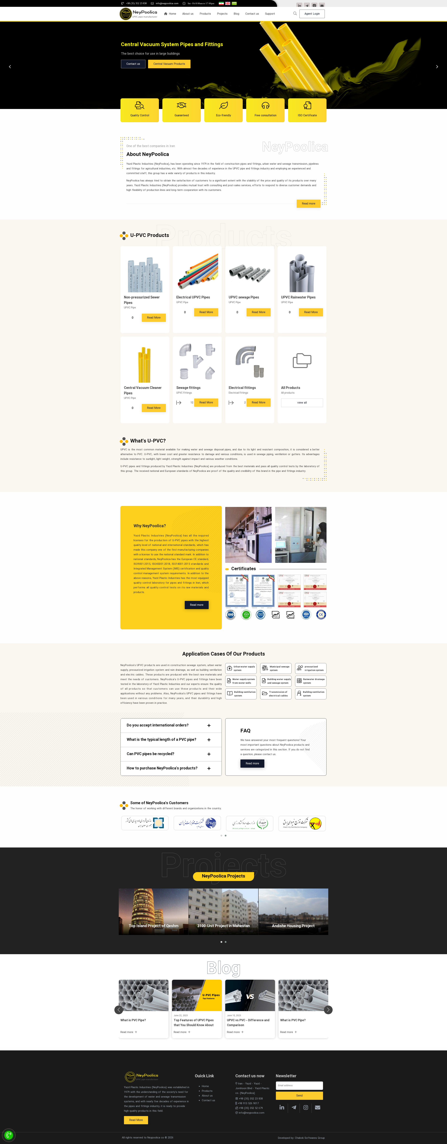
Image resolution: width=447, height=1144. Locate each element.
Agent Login (312, 14)
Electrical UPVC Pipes (193, 297)
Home (205, 1086)
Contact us (208, 1100)
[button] (226, 835)
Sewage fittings (188, 388)
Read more (308, 204)
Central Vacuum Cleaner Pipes (143, 390)
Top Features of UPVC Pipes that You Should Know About (194, 1023)
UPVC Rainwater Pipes (298, 297)
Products (132, 64)
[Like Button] (126, 318)
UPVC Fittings (160, 64)
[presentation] (437, 66)
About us (207, 1096)
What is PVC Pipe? (293, 1020)
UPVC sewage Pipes (244, 297)
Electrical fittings (242, 388)
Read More (154, 318)
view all (302, 403)
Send (299, 1096)
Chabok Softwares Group (310, 1138)
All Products (290, 388)
